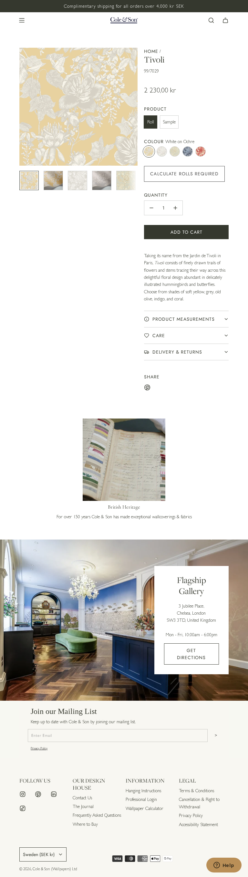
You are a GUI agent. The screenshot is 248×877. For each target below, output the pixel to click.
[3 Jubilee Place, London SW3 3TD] (124, 620)
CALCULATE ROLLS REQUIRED (184, 174)
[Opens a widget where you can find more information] (224, 866)
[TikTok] (23, 808)
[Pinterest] (38, 794)
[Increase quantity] (175, 208)
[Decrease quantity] (151, 208)
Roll (150, 121)
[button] (24, 107)
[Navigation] (22, 20)
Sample (169, 121)
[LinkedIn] (53, 794)
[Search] (211, 20)
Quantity (156, 195)
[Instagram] (23, 794)
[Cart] (225, 20)
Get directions (191, 654)
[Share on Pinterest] (147, 388)
